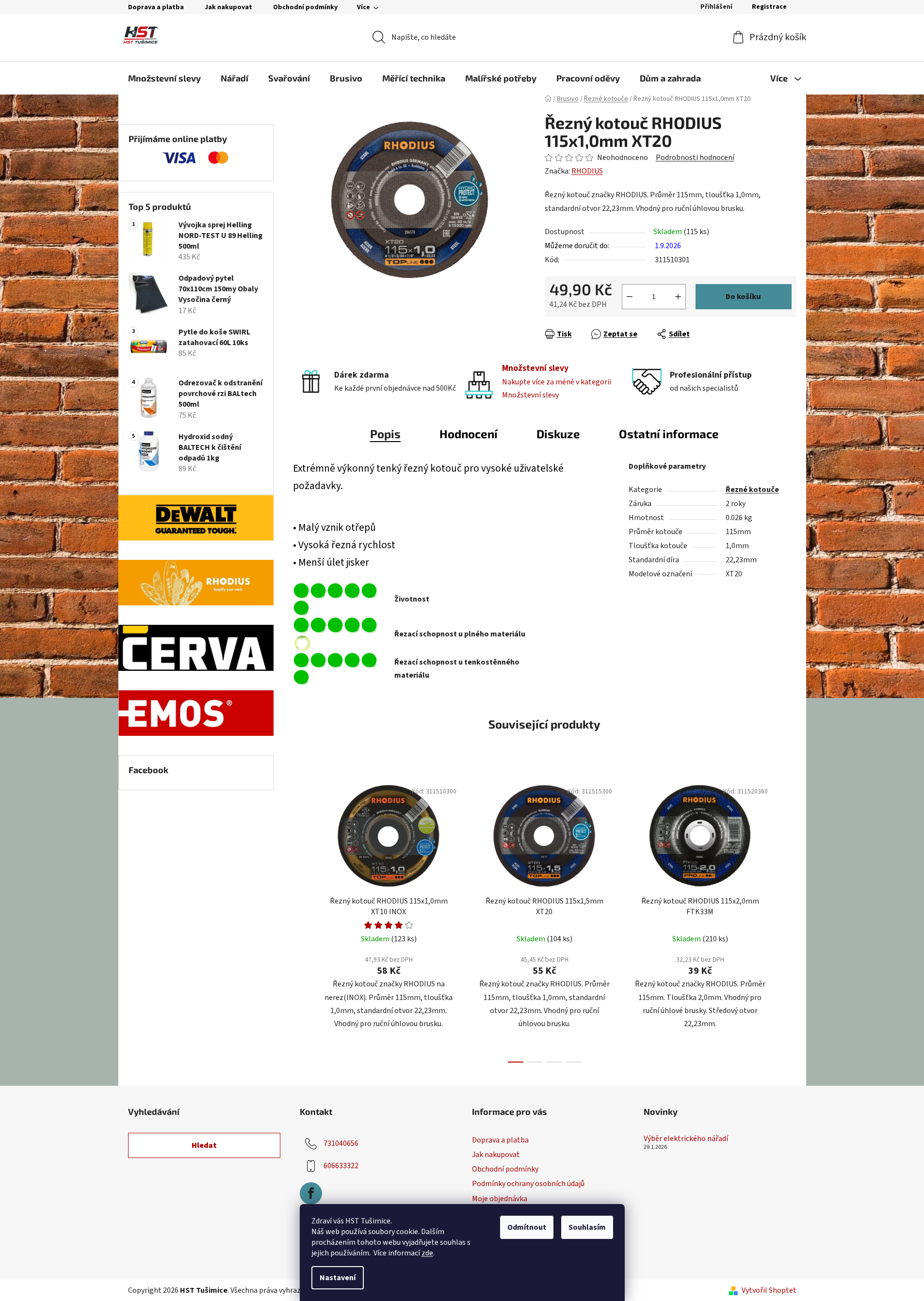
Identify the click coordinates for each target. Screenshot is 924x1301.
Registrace (769, 7)
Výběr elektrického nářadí (686, 1139)
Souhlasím (587, 1227)
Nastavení (338, 1277)
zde (427, 1253)
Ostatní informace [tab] (669, 434)
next (788, 919)
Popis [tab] (385, 434)
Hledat (204, 1145)
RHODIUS (587, 171)
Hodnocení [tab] (468, 434)
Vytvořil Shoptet (769, 1290)
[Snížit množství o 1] (629, 297)
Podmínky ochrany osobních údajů (528, 1183)
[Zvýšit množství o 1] (678, 297)
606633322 (341, 1165)
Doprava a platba (156, 7)
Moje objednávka (499, 1198)
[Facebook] (311, 1193)
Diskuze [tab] (558, 434)
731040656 (341, 1143)
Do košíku (743, 296)
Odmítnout (526, 1227)
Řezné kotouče (752, 489)
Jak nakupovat (228, 7)
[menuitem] (164, 78)
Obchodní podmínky (305, 7)
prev (300, 919)
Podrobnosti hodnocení (695, 157)
